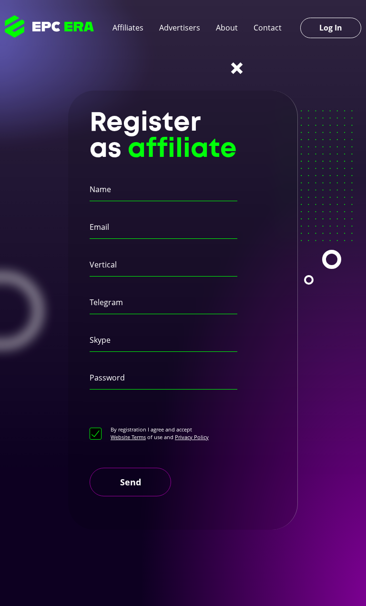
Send (130, 482)
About (227, 27)
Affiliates (127, 27)
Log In (330, 27)
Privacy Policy (192, 437)
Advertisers (179, 27)
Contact (268, 27)
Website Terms (128, 437)
